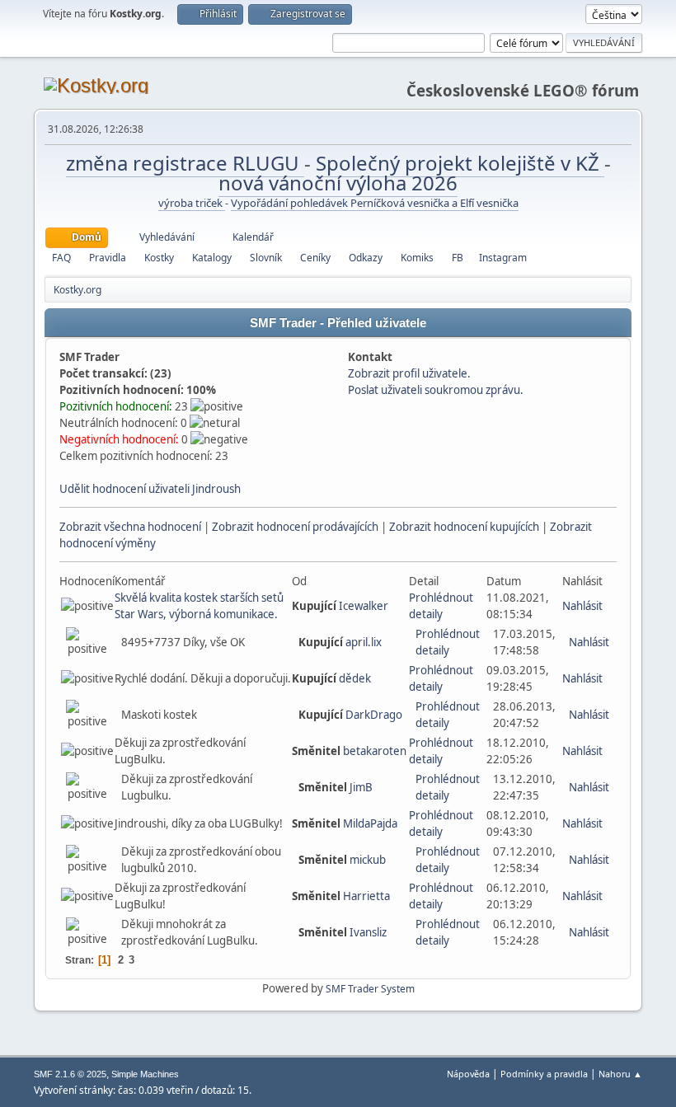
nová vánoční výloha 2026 (338, 182)
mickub (368, 859)
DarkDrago (373, 714)
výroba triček (191, 202)
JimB (361, 787)
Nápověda (468, 1073)
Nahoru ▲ (620, 1073)
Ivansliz (368, 932)
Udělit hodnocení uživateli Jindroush (150, 488)
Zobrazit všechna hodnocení (130, 526)
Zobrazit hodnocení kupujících (464, 526)
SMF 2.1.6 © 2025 (70, 1074)
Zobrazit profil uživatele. (409, 373)
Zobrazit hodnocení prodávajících (295, 526)
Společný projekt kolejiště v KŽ (460, 162)
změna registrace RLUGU (185, 162)
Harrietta (366, 896)
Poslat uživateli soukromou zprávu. (435, 389)
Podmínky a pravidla (544, 1073)
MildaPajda (370, 823)
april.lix (363, 642)
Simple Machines (145, 1074)
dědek (355, 678)
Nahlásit (582, 605)
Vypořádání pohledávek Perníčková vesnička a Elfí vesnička (375, 202)
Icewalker (363, 605)
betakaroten (374, 750)
